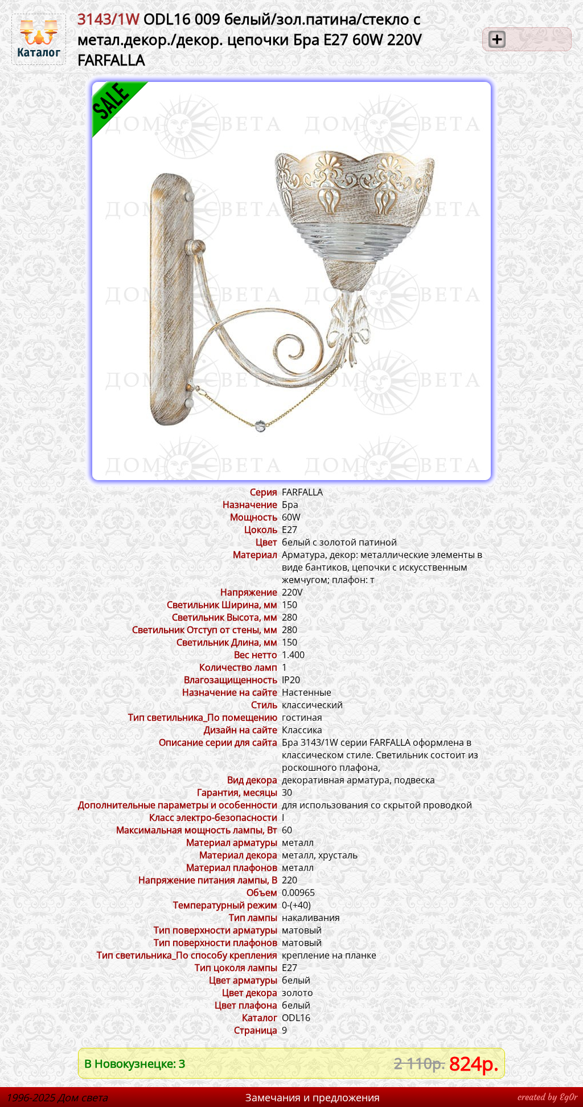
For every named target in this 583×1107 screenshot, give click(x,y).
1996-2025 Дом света (57, 1097)
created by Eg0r (547, 1097)
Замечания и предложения (312, 1097)
